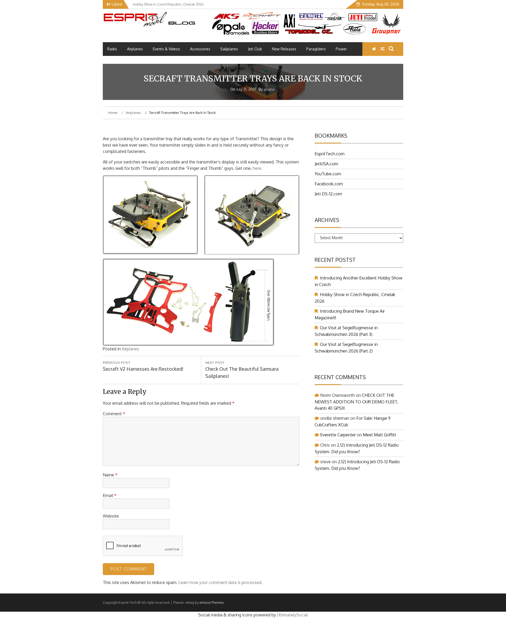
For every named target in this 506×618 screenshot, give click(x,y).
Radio (112, 49)
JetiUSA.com (326, 163)
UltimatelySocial (292, 614)
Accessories (200, 49)
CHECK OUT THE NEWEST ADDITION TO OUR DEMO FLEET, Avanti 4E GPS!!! (356, 402)
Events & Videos (166, 49)
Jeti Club (255, 49)
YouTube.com (328, 173)
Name (110, 474)
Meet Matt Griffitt (379, 434)
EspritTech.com (329, 153)
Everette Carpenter (338, 434)
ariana (269, 89)
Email (109, 495)
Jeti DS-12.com (328, 193)
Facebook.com (329, 183)
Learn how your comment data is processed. (220, 582)
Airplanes (135, 49)
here (257, 168)
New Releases (284, 49)
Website (111, 516)
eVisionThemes (212, 602)
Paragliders (316, 49)
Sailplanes (229, 49)
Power (341, 49)
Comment (114, 413)
